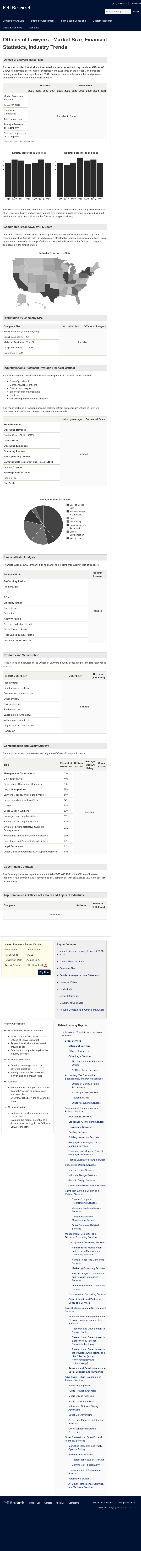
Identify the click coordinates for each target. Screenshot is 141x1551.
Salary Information (69, 996)
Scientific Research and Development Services (85, 1310)
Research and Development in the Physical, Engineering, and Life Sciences (87, 1320)
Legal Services (73, 1040)
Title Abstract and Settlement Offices (87, 1063)
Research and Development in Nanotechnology (88, 1330)
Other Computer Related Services (85, 1227)
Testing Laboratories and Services (86, 1159)
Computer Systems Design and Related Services (82, 1192)
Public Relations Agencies (82, 1390)
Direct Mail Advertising (80, 1414)
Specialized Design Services (80, 1164)
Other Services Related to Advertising (82, 1430)
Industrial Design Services (82, 1175)
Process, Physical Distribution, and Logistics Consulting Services (88, 1277)
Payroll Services (80, 1097)
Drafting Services (77, 1132)
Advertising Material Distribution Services (85, 1422)
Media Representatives (81, 1401)
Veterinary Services (78, 1478)
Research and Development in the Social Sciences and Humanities (87, 1370)
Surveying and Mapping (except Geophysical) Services (85, 1153)
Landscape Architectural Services (86, 1121)
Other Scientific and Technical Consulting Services (84, 1301)
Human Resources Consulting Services (88, 1261)
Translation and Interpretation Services (84, 1472)
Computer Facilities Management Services (84, 1218)
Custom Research (102, 20)
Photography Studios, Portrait (88, 1459)
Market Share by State (71, 961)
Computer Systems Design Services (86, 1210)
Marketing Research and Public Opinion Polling (85, 1447)
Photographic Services (80, 1454)
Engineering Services (79, 1127)
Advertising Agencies (79, 1385)
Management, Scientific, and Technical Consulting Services (81, 1235)
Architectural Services (80, 1116)
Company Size (67, 968)
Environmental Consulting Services (87, 1294)
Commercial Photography (86, 1464)
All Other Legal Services (85, 1070)
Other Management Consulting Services (88, 1287)
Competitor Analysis (13, 20)
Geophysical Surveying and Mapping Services (83, 1144)
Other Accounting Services (86, 1102)
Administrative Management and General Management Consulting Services (87, 1251)
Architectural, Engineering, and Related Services (82, 1110)
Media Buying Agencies (81, 1395)
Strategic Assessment (42, 20)
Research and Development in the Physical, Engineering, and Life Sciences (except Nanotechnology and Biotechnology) (88, 1356)
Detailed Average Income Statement (79, 975)
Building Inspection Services (83, 1137)
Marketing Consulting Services (88, 1268)
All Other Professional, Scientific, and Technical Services (86, 1485)
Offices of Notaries (78, 1051)
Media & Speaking (12, 27)
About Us (34, 27)
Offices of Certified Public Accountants (85, 1085)
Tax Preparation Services (85, 1092)
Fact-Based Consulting (73, 20)
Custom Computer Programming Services (84, 1201)
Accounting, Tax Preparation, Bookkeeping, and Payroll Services (84, 1077)
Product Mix (65, 989)
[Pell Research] (17, 8)
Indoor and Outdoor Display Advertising (83, 1408)
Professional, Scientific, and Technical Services (82, 1034)
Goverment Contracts (71, 1002)
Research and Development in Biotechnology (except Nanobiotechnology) (88, 1341)
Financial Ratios (68, 982)
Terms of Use (34, 1503)
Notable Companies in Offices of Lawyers (81, 1009)
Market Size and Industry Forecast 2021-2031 (81, 953)
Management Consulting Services (86, 1242)
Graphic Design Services (81, 1180)
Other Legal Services (79, 1056)
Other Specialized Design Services (87, 1185)
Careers (48, 1503)
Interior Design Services (81, 1170)
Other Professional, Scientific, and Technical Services (83, 1439)
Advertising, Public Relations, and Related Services (83, 1379)
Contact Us (136, 3)
